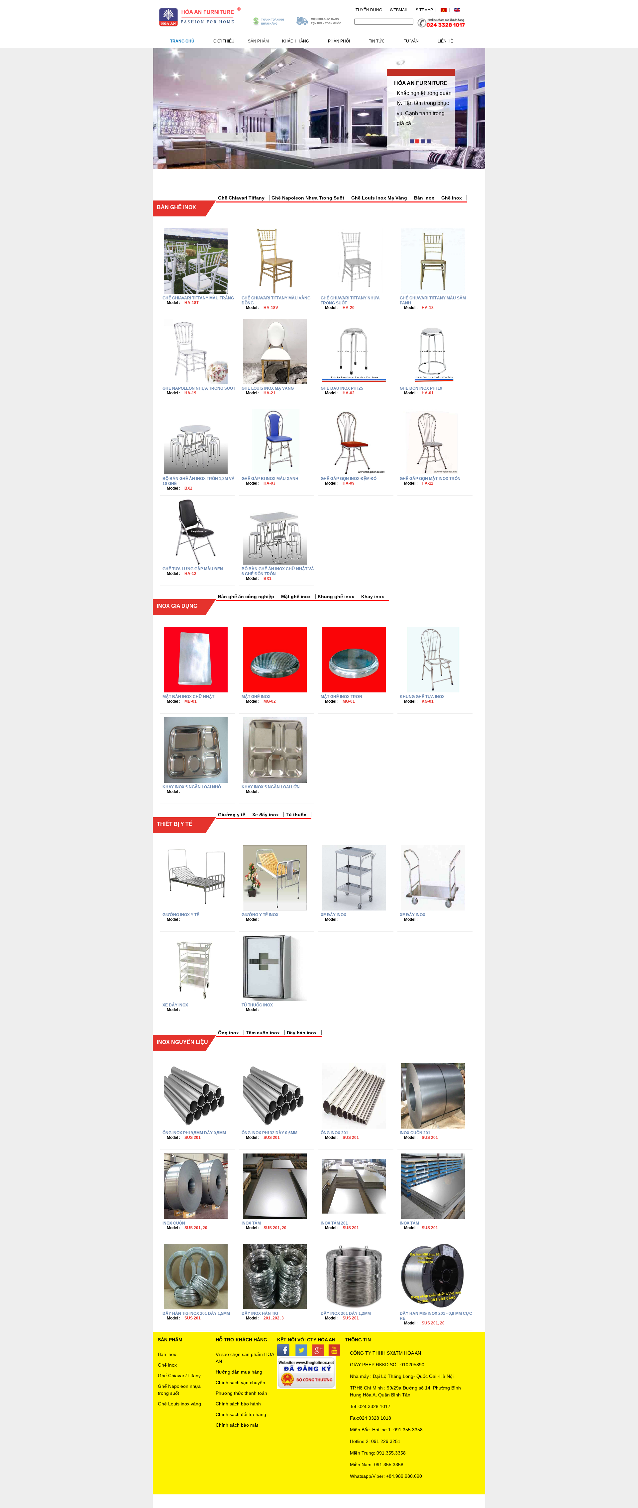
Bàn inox (424, 197)
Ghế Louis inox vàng (179, 1403)
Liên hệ (445, 41)
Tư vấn (411, 41)
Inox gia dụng (177, 606)
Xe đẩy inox (265, 814)
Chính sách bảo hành (238, 1403)
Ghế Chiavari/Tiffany (179, 1375)
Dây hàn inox (302, 1032)
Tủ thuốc (296, 814)
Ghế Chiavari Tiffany (241, 197)
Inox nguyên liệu (182, 1042)
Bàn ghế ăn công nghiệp (246, 596)
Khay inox (372, 596)
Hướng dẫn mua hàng (239, 1372)
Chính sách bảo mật (237, 1425)
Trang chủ (182, 41)
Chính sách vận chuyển (240, 1382)
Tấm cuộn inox (263, 1032)
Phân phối (339, 41)
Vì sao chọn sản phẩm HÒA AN (245, 1358)
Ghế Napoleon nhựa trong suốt (179, 1390)
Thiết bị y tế (174, 824)
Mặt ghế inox (296, 596)
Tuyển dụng (369, 10)
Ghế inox (451, 197)
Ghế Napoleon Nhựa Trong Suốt (307, 197)
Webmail (399, 10)
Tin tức (377, 41)
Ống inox (228, 1032)
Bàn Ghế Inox (176, 207)
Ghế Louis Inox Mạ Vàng (379, 197)
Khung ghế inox (336, 596)
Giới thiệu (224, 41)
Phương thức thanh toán (241, 1393)
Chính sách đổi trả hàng (241, 1414)
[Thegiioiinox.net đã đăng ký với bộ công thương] (306, 1372)
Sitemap (424, 10)
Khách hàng (295, 41)
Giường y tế (231, 814)
